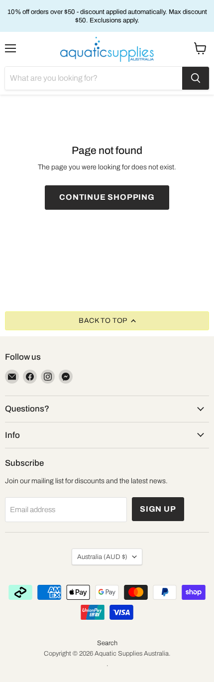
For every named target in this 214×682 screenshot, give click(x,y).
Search (107, 643)
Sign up (158, 509)
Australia (102, 556)
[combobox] (93, 78)
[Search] (195, 78)
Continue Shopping (107, 197)
